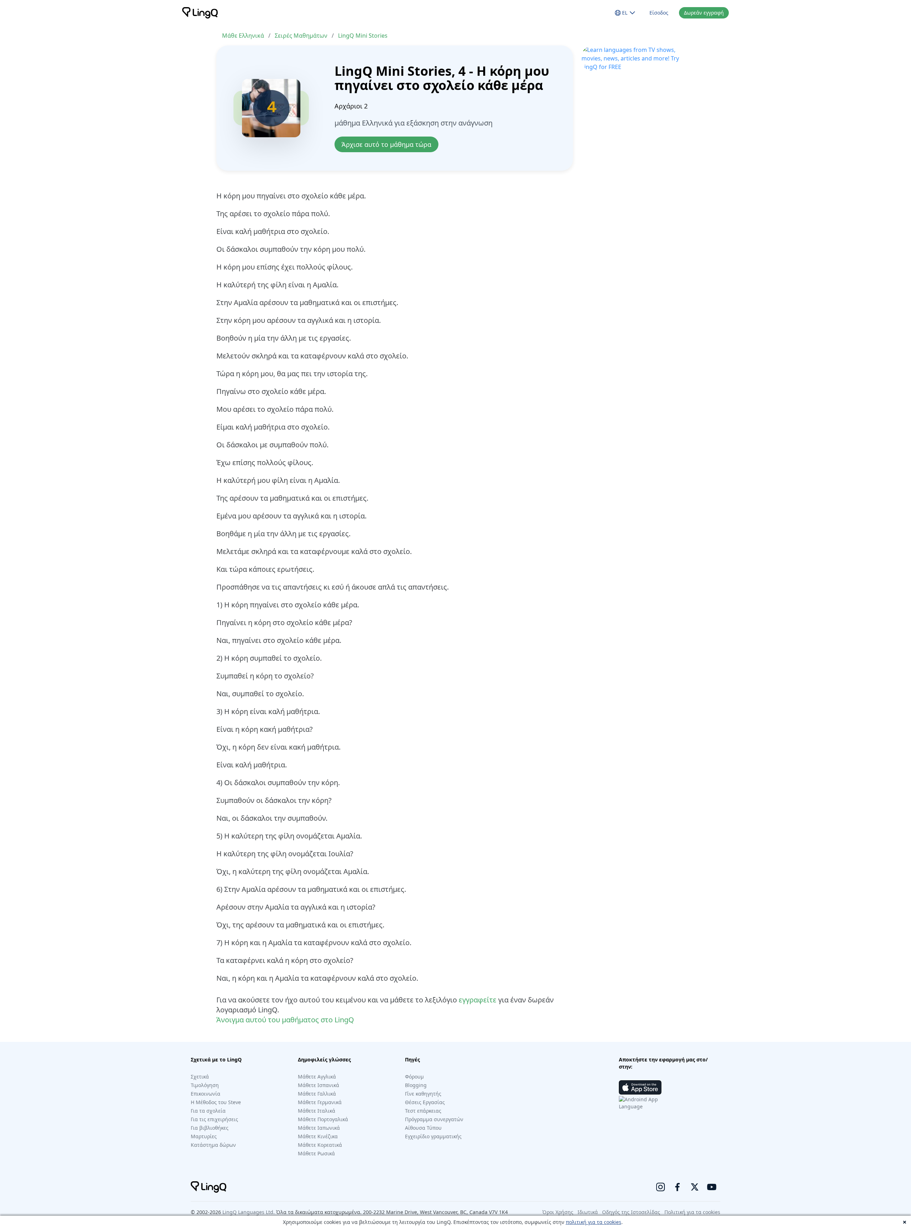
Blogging (416, 1085)
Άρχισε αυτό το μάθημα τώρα (386, 144)
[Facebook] (677, 1187)
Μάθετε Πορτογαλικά (323, 1119)
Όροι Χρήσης (557, 1212)
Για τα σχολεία (208, 1110)
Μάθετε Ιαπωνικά (319, 1127)
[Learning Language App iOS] (640, 1087)
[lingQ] (200, 12)
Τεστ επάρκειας (423, 1110)
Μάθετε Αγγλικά (317, 1076)
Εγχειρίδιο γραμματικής (433, 1136)
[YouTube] (711, 1187)
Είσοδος (658, 12)
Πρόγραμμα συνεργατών (434, 1119)
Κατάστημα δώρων (213, 1144)
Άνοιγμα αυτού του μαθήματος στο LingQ (285, 1019)
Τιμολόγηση (205, 1085)
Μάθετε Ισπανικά (318, 1085)
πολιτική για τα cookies (593, 1222)
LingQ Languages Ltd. (248, 1212)
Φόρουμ (414, 1076)
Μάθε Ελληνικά (243, 35)
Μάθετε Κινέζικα (318, 1136)
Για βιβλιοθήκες (209, 1127)
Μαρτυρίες (204, 1136)
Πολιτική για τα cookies (692, 1212)
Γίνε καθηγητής (423, 1093)
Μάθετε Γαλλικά (317, 1093)
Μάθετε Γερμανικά (320, 1102)
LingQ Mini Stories (363, 35)
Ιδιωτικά (588, 1212)
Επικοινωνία (205, 1093)
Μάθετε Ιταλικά (316, 1110)
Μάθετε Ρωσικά (316, 1153)
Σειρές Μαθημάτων (301, 35)
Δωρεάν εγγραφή (704, 12)
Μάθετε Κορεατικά (320, 1144)
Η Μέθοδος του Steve (216, 1102)
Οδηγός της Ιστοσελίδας (631, 1212)
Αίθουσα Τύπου (423, 1127)
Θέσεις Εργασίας (425, 1102)
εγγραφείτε (477, 1000)
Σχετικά (200, 1076)
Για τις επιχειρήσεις (214, 1119)
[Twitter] (694, 1187)
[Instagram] (660, 1187)
